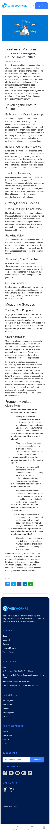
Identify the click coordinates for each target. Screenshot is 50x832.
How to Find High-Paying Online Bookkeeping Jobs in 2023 (23, 676)
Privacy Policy (8, 652)
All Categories (8, 713)
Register (6, 740)
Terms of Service (9, 648)
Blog (4, 667)
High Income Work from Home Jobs (16, 682)
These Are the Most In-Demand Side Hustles (20, 686)
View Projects (8, 701)
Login (5, 744)
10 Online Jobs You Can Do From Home (18, 671)
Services (6, 709)
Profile (5, 716)
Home (5, 636)
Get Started (41, 6)
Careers (6, 644)
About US (6, 640)
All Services (7, 736)
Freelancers (7, 705)
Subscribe (37, 760)
